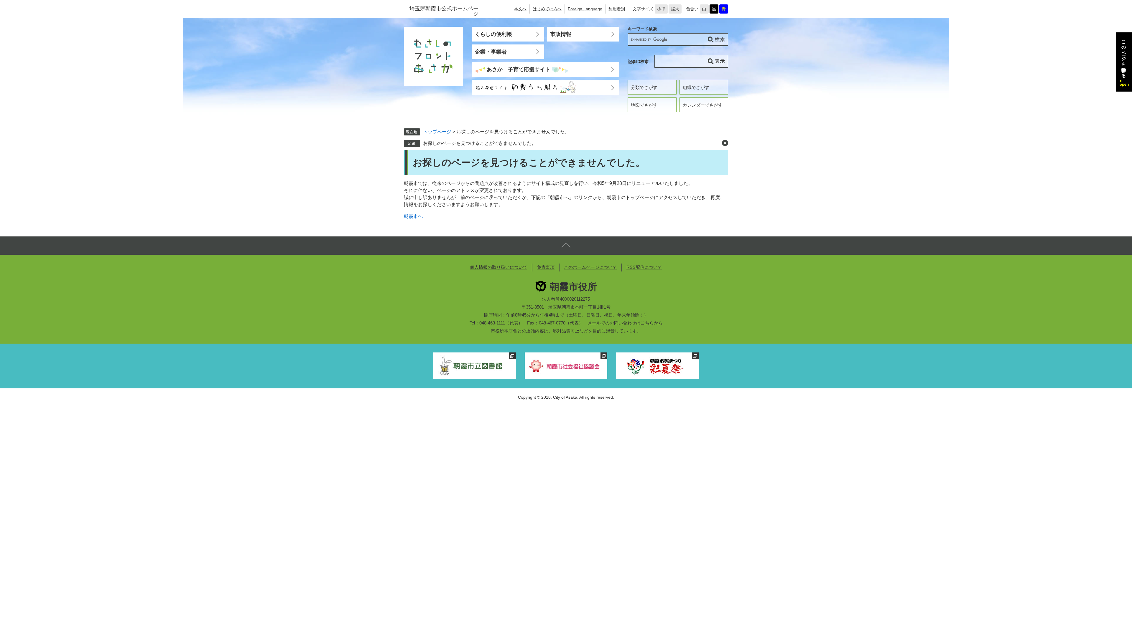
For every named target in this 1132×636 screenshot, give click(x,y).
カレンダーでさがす (703, 104)
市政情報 (560, 34)
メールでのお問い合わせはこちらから (625, 322)
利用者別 (616, 8)
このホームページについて (590, 267)
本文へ (520, 8)
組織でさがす (696, 87)
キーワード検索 (642, 29)
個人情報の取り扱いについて (498, 267)
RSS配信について (644, 267)
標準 (661, 8)
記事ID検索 (638, 61)
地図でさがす (644, 104)
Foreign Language (585, 8)
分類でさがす (644, 87)
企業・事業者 (491, 52)
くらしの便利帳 (493, 34)
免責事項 (546, 267)
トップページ (437, 131)
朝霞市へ (413, 216)
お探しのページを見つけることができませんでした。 (479, 143)
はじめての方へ (547, 8)
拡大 (675, 8)
